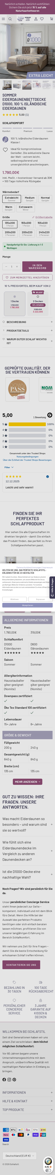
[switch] (48, 1170)
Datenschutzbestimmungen (28, 567)
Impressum (47, 567)
